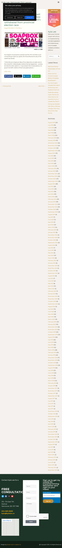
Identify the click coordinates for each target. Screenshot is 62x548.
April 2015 (51, 452)
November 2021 (52, 268)
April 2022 (51, 255)
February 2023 (52, 230)
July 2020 (50, 309)
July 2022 (50, 247)
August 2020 (51, 306)
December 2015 (52, 434)
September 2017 (53, 396)
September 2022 (53, 242)
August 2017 (51, 398)
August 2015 (51, 444)
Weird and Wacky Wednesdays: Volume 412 (54, 69)
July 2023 (50, 217)
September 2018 (53, 365)
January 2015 (51, 460)
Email (27, 489)
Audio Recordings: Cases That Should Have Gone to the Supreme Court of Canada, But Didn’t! (53, 97)
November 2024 (53, 176)
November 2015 (52, 437)
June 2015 (51, 449)
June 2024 (51, 189)
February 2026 (52, 138)
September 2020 (53, 304)
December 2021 (52, 265)
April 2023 (51, 224)
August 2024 (51, 184)
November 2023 (52, 207)
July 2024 (50, 186)
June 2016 (51, 419)
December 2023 (53, 204)
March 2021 (51, 288)
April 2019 (51, 347)
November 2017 (52, 391)
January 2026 (52, 140)
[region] (19, 12)
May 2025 (51, 161)
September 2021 (53, 273)
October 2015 (52, 439)
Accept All (29, 17)
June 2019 (51, 342)
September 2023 (53, 212)
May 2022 (51, 253)
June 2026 (51, 127)
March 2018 (51, 380)
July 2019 (50, 339)
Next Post (42, 86)
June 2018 (51, 373)
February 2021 (52, 291)
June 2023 (51, 219)
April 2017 (51, 408)
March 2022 (51, 258)
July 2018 (50, 370)
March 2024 (51, 196)
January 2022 (52, 263)
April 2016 (51, 424)
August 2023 (51, 214)
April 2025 (51, 163)
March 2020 (51, 319)
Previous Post (6, 86)
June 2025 (51, 158)
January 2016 (51, 431)
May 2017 (50, 406)
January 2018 (51, 385)
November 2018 (52, 360)
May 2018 (50, 375)
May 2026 (51, 130)
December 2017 (52, 388)
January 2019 (51, 355)
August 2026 (51, 122)
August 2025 (51, 153)
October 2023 (52, 209)
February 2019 (52, 352)
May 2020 (51, 314)
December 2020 (53, 296)
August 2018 (51, 368)
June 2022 (51, 250)
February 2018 (52, 383)
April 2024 (51, 194)
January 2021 (51, 293)
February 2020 (52, 322)
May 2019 (50, 345)
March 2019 (51, 350)
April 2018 (51, 378)
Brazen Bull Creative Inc (14, 544)
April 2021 (51, 286)
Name (27, 483)
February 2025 (52, 168)
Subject (28, 495)
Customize (10, 17)
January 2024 (52, 201)
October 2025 (52, 148)
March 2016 (51, 426)
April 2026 (51, 132)
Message (28, 501)
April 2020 (51, 316)
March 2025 (51, 166)
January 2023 (52, 232)
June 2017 (51, 403)
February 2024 (52, 199)
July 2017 (50, 401)
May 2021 (50, 283)
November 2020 (53, 299)
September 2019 (53, 334)
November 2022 (52, 237)
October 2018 (52, 362)
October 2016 (52, 414)
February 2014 (52, 467)
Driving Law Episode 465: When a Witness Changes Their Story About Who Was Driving (54, 108)
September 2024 (53, 181)
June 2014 (51, 462)
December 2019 (52, 327)
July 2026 (50, 125)
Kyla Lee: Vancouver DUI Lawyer (17, 2)
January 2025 (52, 171)
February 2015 (52, 457)
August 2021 (51, 276)
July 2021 (50, 278)
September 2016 (53, 416)
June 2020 (51, 311)
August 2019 (51, 337)
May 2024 (51, 191)
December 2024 (53, 173)
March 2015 (51, 454)
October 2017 (52, 393)
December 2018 (52, 357)
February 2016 (52, 429)
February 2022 (52, 260)
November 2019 (52, 329)
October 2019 (52, 332)
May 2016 (50, 421)
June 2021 (51, 281)
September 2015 (53, 442)
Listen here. (7, 71)
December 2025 (53, 143)
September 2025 (53, 150)
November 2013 (52, 470)
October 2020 (52, 301)
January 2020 (52, 324)
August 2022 (51, 245)
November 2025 (52, 145)
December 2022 (53, 235)
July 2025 (50, 155)
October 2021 (52, 270)
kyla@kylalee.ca (8, 513)
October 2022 (52, 240)
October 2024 (52, 178)
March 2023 (51, 227)
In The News (18, 28)
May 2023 (51, 222)
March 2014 (51, 465)
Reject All (19, 17)
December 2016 (52, 411)
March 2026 (51, 135)
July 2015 (50, 447)
